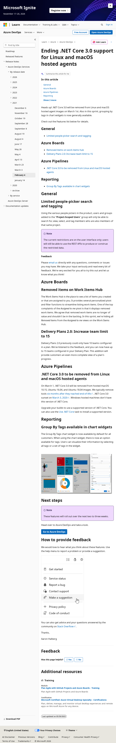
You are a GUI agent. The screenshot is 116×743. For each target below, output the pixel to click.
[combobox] (19, 45)
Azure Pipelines (50, 92)
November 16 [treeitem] (21, 113)
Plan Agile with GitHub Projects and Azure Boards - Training (70, 688)
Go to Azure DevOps (54, 531)
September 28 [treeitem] (21, 123)
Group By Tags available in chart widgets (68, 186)
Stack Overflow (65, 626)
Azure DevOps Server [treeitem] (18, 201)
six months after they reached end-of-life (69, 393)
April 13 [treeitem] (18, 159)
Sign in (109, 24)
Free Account (80, 32)
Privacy (65, 737)
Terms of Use (8, 741)
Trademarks (23, 741)
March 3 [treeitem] (18, 170)
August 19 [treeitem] (19, 133)
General (47, 84)
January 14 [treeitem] (20, 180)
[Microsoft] (5, 25)
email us (53, 262)
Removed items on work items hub (65, 149)
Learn (44, 42)
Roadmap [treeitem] (10, 51)
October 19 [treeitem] (20, 118)
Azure (53, 42)
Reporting (48, 95)
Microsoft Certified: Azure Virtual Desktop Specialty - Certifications (74, 700)
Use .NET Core (66, 411)
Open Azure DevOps (101, 32)
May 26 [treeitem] (18, 149)
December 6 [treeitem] (20, 108)
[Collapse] (35, 39)
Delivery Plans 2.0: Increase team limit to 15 (70, 153)
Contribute (53, 737)
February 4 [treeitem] (20, 175)
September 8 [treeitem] (21, 128)
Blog (40, 737)
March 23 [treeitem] (19, 164)
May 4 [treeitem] (17, 154)
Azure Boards (49, 88)
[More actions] (111, 42)
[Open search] (102, 24)
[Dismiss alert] (110, 5)
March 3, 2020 (59, 397)
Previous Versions (26, 737)
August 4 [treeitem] (19, 139)
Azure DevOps (66, 42)
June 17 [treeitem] (18, 144)
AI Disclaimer (8, 737)
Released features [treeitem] (14, 56)
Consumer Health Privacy (85, 737)
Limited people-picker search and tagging (69, 135)
